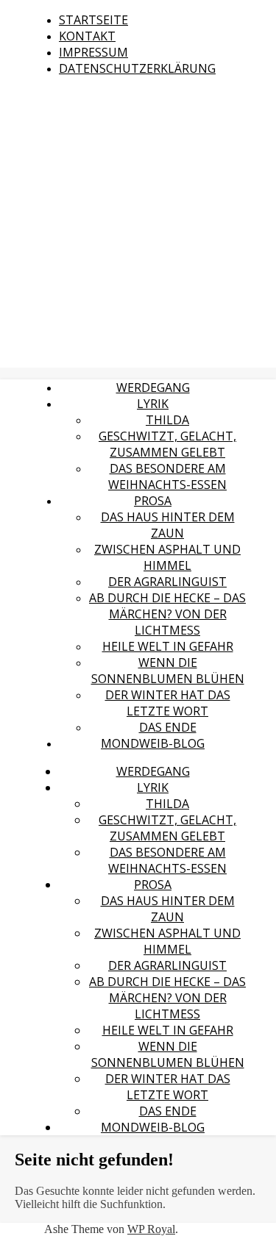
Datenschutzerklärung (137, 68)
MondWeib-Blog (153, 743)
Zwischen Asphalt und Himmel (167, 557)
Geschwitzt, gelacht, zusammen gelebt (167, 444)
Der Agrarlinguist (167, 582)
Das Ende (168, 727)
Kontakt (87, 36)
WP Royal (151, 1229)
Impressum (93, 52)
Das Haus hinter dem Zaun (168, 525)
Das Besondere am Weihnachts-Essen (167, 476)
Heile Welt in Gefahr (167, 646)
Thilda (167, 420)
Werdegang (153, 387)
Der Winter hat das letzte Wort (167, 703)
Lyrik (153, 404)
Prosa (152, 501)
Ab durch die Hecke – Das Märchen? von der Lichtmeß (167, 614)
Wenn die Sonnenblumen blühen (167, 670)
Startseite (93, 20)
